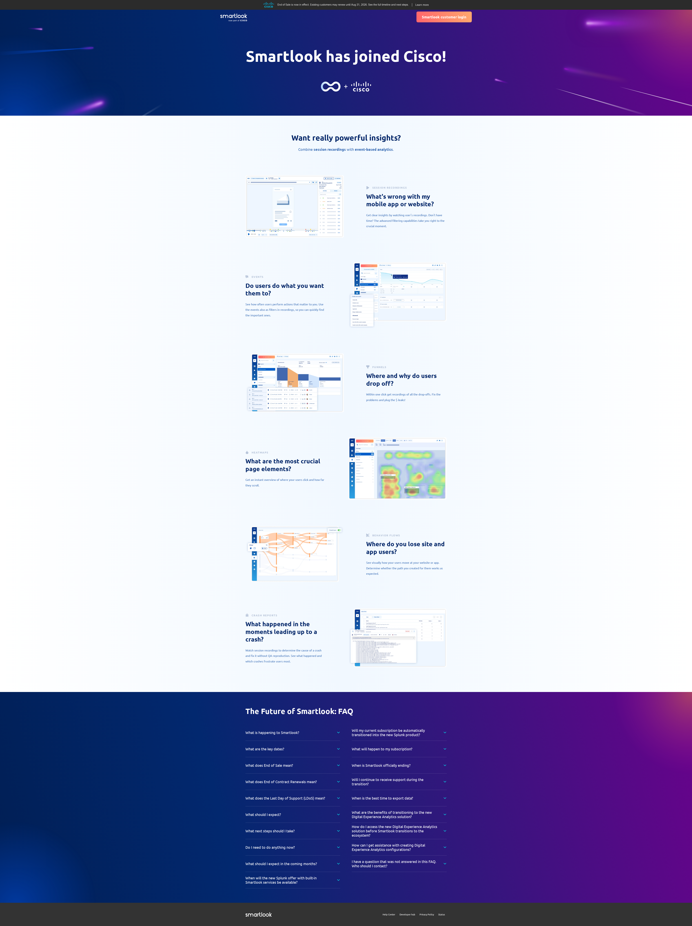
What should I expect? (263, 814)
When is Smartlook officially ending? (381, 765)
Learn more (422, 4)
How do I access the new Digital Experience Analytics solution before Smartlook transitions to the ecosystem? (394, 830)
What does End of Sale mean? (269, 765)
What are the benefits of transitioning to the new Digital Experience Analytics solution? (392, 814)
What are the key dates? (264, 749)
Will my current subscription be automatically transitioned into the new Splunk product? (388, 732)
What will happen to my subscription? (382, 749)
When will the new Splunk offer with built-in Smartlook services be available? (281, 880)
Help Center (389, 914)
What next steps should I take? (270, 831)
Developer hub (407, 914)
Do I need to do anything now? (270, 847)
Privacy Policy (427, 914)
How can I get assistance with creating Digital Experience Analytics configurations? (388, 847)
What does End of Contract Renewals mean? (281, 781)
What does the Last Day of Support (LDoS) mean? (285, 798)
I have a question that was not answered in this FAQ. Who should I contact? (394, 863)
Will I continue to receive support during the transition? (387, 781)
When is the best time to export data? (382, 798)
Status (441, 914)
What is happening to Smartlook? (272, 732)
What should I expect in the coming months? (281, 863)
